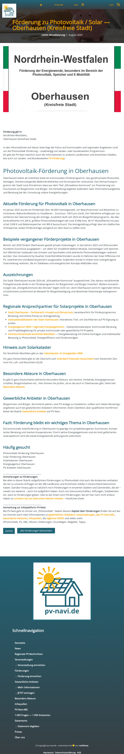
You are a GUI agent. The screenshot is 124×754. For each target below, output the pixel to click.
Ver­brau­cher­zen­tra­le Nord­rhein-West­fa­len (31, 334)
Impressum (48, 752)
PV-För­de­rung (56, 158)
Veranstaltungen (24, 659)
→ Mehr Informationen (27, 687)
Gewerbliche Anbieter (27, 681)
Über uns (20, 737)
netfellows (83, 745)
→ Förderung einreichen (28, 676)
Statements (21, 720)
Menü (76, 5)
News (18, 648)
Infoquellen (21, 704)
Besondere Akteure (25, 698)
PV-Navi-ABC (59, 5)
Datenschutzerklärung (65, 752)
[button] (118, 4)
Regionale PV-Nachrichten (29, 654)
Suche (111, 5)
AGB (79, 752)
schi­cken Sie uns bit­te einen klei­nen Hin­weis (38, 498)
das (105, 514)
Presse (18, 731)
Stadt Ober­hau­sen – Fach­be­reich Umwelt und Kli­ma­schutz (40, 312)
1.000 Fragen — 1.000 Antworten (32, 715)
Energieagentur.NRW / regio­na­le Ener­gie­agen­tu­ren (36, 326)
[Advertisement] (62, 542)
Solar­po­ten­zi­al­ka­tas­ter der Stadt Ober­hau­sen (33, 319)
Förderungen (22, 670)
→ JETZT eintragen (25, 692)
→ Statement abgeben (27, 726)
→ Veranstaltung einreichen (30, 665)
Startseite (20, 642)
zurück (9, 530)
